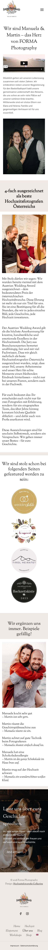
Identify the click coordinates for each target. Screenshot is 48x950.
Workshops (16, 935)
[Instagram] (27, 913)
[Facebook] (20, 913)
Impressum (14, 946)
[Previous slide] (4, 244)
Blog (39, 931)
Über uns (28, 931)
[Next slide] (44, 244)
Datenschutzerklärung (29, 946)
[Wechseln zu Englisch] (37, 934)
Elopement (12, 931)
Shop (29, 935)
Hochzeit (29, 926)
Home (17, 926)
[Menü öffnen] (42, 9)
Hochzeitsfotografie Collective (28, 884)
